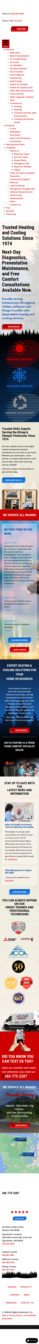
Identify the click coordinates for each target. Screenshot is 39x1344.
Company (10, 147)
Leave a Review (17, 185)
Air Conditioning (18, 59)
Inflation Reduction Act (21, 192)
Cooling (17, 106)
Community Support (20, 179)
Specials (10, 211)
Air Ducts (14, 62)
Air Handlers (16, 65)
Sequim (10, 1105)
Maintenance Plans (15, 144)
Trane (13, 128)
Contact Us (15, 204)
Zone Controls (17, 93)
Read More (12, 859)
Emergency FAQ (21, 163)
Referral (14, 182)
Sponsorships (16, 198)
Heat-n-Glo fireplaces (20, 138)
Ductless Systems (18, 68)
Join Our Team (21, 157)
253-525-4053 (8, 1243)
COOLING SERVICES (19, 386)
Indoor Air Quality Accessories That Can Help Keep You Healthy (19, 825)
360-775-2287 (16, 20)
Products (10, 125)
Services (10, 49)
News (12, 201)
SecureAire (15, 135)
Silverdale (22, 1105)
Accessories (15, 141)
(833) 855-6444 (17, 13)
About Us (14, 150)
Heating (18, 109)
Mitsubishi (15, 131)
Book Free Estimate (19, 55)
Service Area (16, 195)
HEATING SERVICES (19, 359)
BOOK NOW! (21, 29)
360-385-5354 (8, 1262)
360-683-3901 (8, 1255)
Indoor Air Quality (19, 84)
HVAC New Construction (22, 90)
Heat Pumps (16, 81)
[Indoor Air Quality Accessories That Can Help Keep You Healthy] (19, 811)
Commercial (16, 103)
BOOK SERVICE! (14, 327)
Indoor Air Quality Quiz (21, 87)
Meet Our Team (21, 154)
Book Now (15, 52)
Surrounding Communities (21, 1114)
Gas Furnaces (16, 71)
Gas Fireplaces (17, 74)
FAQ (8, 207)
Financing (11, 214)
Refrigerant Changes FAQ (22, 188)
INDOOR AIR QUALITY (19, 413)
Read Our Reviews (23, 166)
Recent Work (20, 160)
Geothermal (16, 78)
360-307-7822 (8, 1269)
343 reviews (22, 1214)
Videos (17, 169)
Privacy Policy (15, 1315)
